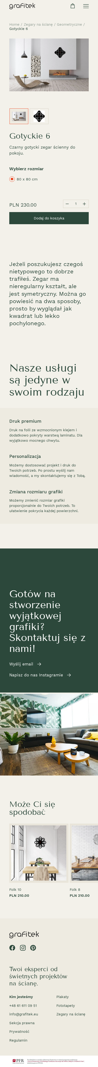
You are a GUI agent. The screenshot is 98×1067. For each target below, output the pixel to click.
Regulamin (18, 1040)
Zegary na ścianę (38, 24)
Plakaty (62, 997)
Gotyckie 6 (18, 29)
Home (14, 24)
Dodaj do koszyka (49, 218)
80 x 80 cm (27, 179)
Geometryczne (69, 24)
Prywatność (19, 1031)
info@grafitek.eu (23, 1014)
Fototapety (65, 1006)
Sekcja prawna (21, 1023)
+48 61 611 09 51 (23, 1006)
